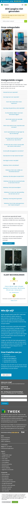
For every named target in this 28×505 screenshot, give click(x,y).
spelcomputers (20, 426)
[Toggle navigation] (22, 5)
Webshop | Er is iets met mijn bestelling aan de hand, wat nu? (14, 193)
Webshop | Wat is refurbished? (11, 165)
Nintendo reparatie (6, 489)
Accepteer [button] (15, 502)
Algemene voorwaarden (7, 469)
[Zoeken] (25, 21)
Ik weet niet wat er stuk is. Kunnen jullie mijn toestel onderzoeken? (14, 145)
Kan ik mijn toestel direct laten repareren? (14, 102)
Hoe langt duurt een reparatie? (11, 97)
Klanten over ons (6, 456)
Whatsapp (5, 1)
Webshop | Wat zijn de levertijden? (12, 187)
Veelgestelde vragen (7, 455)
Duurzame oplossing (7, 464)
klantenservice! (20, 383)
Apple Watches (7, 426)
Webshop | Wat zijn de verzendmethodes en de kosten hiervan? (14, 181)
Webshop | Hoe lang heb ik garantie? (12, 198)
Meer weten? (8, 243)
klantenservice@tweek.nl (7, 448)
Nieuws (3, 453)
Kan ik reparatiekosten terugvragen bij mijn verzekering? (14, 132)
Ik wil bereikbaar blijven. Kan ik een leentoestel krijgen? (14, 113)
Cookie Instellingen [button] (6, 502)
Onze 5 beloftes (6, 460)
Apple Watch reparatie (7, 479)
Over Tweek (4, 458)
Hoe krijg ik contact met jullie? (10, 160)
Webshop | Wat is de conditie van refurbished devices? (14, 170)
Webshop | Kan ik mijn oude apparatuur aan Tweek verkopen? (14, 204)
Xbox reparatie (5, 490)
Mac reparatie (5, 478)
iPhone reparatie (6, 474)
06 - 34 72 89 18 (8, 446)
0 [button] (26, 4)
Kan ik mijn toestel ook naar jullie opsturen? (14, 120)
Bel (11, 1)
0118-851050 (5, 444)
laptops (3, 428)
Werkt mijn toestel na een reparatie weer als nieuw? (14, 126)
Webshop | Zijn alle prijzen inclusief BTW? (13, 176)
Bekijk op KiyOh (14, 300)
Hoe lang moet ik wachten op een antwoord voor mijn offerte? (14, 139)
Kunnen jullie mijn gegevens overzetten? (13, 151)
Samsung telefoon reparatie (8, 481)
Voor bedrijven (5, 462)
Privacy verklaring (6, 467)
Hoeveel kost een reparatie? (10, 92)
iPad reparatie (5, 476)
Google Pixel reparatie (7, 483)
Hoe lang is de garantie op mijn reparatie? (14, 108)
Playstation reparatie (7, 487)
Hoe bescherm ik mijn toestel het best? (13, 155)
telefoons (14, 426)
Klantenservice (5, 466)
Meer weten (6, 375)
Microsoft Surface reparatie (8, 485)
